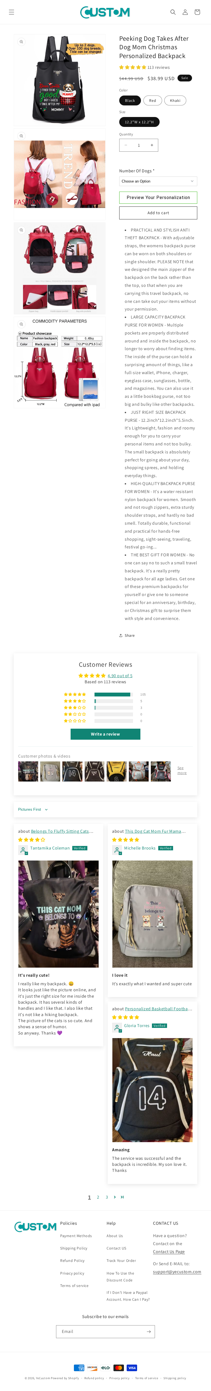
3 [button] (107, 1197)
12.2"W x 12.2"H (139, 121)
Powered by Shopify (65, 1378)
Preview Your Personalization (158, 197)
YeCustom (43, 1378)
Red (152, 100)
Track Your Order (121, 1260)
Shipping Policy (73, 1248)
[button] (11, 12)
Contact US (116, 1248)
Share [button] (130, 635)
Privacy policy (72, 1273)
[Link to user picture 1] (58, 914)
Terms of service (74, 1285)
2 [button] (98, 1197)
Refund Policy (72, 1260)
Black (130, 100)
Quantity (126, 134)
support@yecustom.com (177, 1272)
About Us (115, 1235)
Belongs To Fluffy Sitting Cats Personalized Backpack (53, 834)
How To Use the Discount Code (120, 1277)
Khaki (175, 100)
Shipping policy (174, 1378)
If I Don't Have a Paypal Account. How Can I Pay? (128, 1296)
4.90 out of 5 (120, 676)
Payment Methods (76, 1235)
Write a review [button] (105, 734)
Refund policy (94, 1378)
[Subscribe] (149, 1331)
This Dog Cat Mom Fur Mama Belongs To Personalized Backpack (146, 834)
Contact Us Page (169, 1251)
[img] (31, 840)
